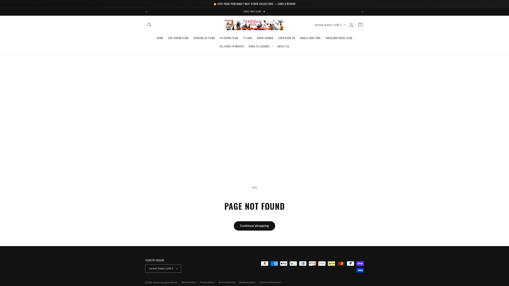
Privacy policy (207, 282)
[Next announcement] (362, 11)
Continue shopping (254, 225)
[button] (149, 24)
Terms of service (227, 282)
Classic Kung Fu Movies (165, 282)
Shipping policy (247, 282)
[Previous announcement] (146, 11)
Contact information (270, 282)
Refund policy (189, 282)
